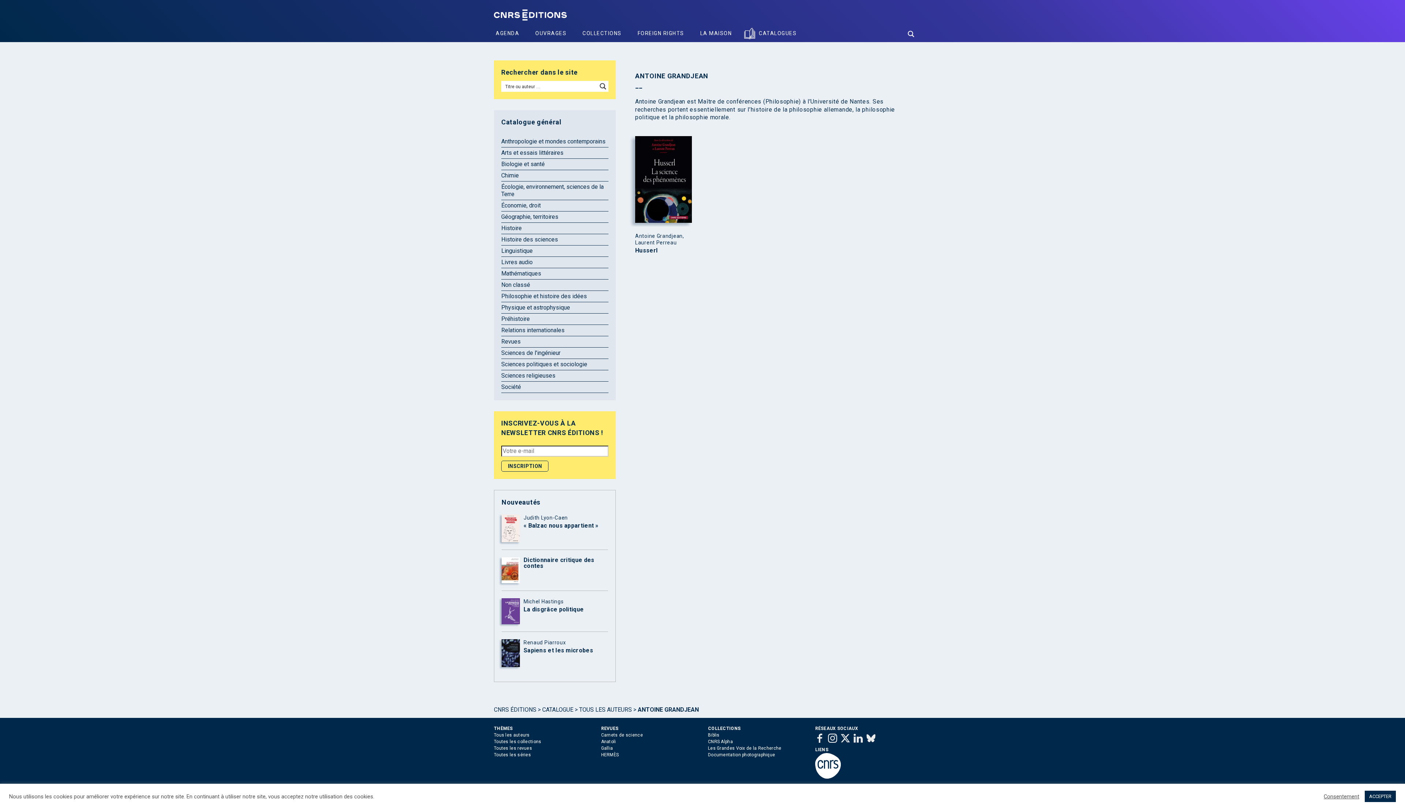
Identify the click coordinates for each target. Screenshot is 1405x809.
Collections (602, 33)
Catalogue (557, 709)
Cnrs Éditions (515, 709)
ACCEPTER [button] (1380, 796)
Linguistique (517, 250)
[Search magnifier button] (911, 34)
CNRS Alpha (720, 741)
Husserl (646, 251)
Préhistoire (515, 318)
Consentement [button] (1341, 796)
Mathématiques (521, 273)
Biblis (714, 735)
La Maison (716, 33)
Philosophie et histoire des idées (544, 296)
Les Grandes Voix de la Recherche (745, 748)
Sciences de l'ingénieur (531, 352)
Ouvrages (550, 33)
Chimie (510, 175)
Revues (511, 341)
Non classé (515, 284)
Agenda (507, 33)
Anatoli (608, 741)
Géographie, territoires (529, 216)
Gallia (607, 748)
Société (511, 386)
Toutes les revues (513, 748)
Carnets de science (622, 735)
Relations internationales (533, 330)
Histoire (511, 228)
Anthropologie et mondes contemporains (553, 141)
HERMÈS (610, 754)
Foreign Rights (661, 33)
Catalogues (778, 33)
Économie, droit (521, 205)
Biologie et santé (523, 164)
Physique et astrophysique (535, 307)
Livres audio (517, 262)
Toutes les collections (518, 741)
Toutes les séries (512, 754)
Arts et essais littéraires (532, 152)
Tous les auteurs (605, 709)
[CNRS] (828, 777)
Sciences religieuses (528, 375)
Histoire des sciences (529, 239)
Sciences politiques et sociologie (544, 364)
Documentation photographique (741, 754)
